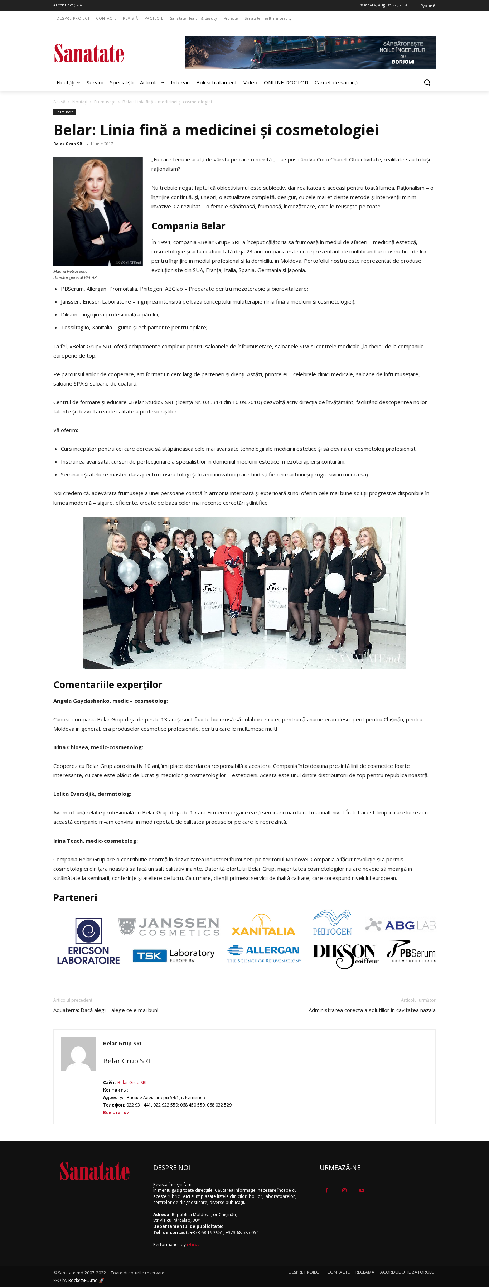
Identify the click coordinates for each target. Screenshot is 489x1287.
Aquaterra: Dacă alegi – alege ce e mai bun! (105, 1009)
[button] (427, 82)
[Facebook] (327, 1191)
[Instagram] (344, 1191)
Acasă (59, 102)
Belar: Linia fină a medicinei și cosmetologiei (216, 130)
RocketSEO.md (83, 1280)
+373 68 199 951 (206, 1232)
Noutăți (79, 102)
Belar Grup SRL (68, 143)
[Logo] (110, 53)
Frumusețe (105, 102)
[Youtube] (362, 1191)
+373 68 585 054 (242, 1232)
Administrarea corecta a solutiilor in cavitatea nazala (372, 1009)
